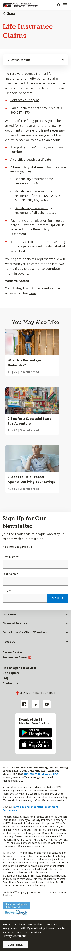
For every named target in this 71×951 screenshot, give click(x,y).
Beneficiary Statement (31, 179)
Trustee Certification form (30, 242)
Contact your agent (24, 100)
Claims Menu (19, 60)
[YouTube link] (47, 704)
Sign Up (57, 598)
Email (7, 591)
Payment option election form (32, 220)
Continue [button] (15, 945)
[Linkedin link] (35, 704)
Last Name (10, 574)
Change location (42, 693)
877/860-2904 (32, 774)
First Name (11, 557)
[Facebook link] (24, 704)
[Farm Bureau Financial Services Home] (20, 5)
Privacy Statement (14, 936)
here (32, 293)
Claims (11, 13)
